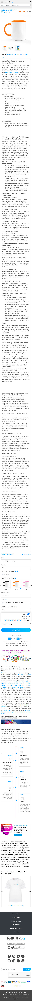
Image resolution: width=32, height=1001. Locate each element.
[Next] (29, 29)
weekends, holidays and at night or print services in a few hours (16, 711)
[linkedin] (13, 960)
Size (2, 558)
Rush (26, 54)
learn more (23, 696)
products (3, 706)
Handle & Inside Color (7, 578)
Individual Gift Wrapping (8, 606)
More (21, 54)
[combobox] (16, 561)
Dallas (3, 685)
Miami (11, 687)
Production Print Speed (7, 571)
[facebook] (9, 956)
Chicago (12, 683)
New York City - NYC (22, 681)
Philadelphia (4, 687)
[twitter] (18, 956)
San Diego (23, 687)
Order (2, 673)
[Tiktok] (22, 956)
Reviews (17, 54)
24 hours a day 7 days (24, 674)
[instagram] (13, 956)
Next (31, 585)
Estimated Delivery (5, 624)
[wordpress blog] (22, 960)
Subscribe (27, 969)
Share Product (27, 554)
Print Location (5, 593)
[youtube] (9, 960)
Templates (10, 54)
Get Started (16, 630)
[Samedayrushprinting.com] (8, 2)
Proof (2, 599)
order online (7, 710)
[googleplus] (3, 982)
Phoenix (28, 685)
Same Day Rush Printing (12, 72)
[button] (6, 584)
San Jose (16, 687)
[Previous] (2, 29)
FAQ (3, 57)
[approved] (17, 986)
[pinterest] (18, 960)
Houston (28, 683)
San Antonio (19, 685)
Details (4, 54)
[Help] (15, 571)
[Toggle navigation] (2, 2)
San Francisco (20, 683)
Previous (0, 585)
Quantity (3, 564)
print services (24, 704)
